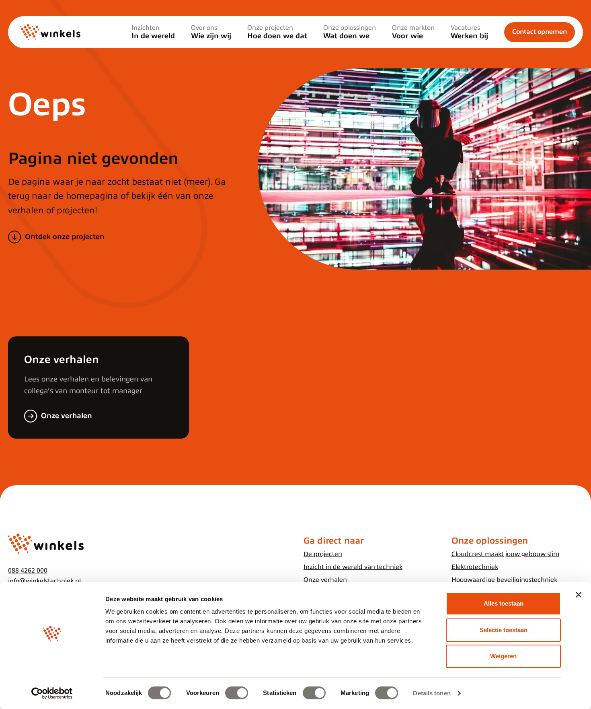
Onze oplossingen (349, 32)
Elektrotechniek (474, 567)
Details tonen (431, 693)
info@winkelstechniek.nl (44, 581)
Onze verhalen (66, 416)
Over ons (211, 32)
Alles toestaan (503, 603)
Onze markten (413, 32)
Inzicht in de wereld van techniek (353, 567)
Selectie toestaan (503, 630)
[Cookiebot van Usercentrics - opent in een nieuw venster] (52, 693)
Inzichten (153, 32)
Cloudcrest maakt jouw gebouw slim (505, 554)
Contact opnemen (539, 31)
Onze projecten (277, 32)
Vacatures (469, 32)
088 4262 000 (27, 570)
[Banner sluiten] (578, 595)
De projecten (323, 554)
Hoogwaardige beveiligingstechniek (504, 579)
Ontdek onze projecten (65, 237)
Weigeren (503, 656)
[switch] (236, 692)
